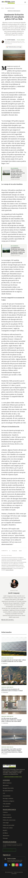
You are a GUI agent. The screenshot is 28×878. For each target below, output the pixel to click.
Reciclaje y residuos (8, 798)
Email (20, 550)
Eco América (6, 806)
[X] (9, 864)
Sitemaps (5, 838)
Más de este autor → (7, 619)
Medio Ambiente (7, 783)
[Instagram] (16, 864)
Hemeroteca (6, 835)
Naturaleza (6, 785)
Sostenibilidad (6, 796)
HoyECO (5, 830)
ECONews (5, 833)
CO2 (4, 793)
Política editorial (7, 817)
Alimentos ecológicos (8, 801)
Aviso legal (6, 822)
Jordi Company (11, 39)
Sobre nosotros (7, 815)
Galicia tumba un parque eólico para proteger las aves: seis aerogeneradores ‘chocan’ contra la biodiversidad (18, 173)
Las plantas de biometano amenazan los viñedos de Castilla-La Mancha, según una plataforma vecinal (18, 250)
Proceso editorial (20, 39)
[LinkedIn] (20, 864)
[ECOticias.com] (8, 2)
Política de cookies (8, 828)
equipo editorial (9, 570)
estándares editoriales (6, 568)
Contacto (5, 812)
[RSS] (13, 864)
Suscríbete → (9, 850)
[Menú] (25, 2)
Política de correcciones (9, 820)
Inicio (2, 8)
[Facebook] (5, 864)
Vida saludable (6, 803)
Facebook (14, 550)
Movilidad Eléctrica (8, 790)
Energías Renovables (10, 8)
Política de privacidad (8, 825)
